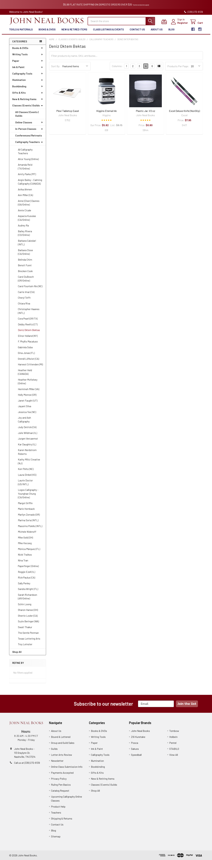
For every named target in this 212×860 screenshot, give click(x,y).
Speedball (136, 754)
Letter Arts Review (61, 754)
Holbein (173, 736)
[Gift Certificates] (165, 21)
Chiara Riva (24, 303)
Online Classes (23, 122)
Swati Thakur (25, 627)
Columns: (117, 66)
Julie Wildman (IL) (27, 432)
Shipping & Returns (61, 818)
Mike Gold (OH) (25, 537)
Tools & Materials (21, 29)
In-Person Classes (25, 128)
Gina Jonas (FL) (26, 352)
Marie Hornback (26, 508)
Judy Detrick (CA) (27, 427)
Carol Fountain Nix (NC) (30, 286)
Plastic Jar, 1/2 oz (145, 110)
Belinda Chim (25, 259)
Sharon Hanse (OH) (28, 609)
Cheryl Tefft (24, 297)
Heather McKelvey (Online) (27, 381)
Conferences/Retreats (28, 135)
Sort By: (55, 66)
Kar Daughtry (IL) (27, 444)
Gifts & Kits (19, 92)
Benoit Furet (25, 265)
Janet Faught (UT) (27, 400)
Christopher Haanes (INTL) (28, 311)
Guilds (54, 748)
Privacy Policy (59, 778)
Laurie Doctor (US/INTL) (25, 482)
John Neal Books (140, 730)
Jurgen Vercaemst (28, 438)
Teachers (56, 812)
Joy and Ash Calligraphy (24, 419)
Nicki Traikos (25, 554)
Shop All (17, 651)
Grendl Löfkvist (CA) (28, 358)
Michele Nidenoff (27, 531)
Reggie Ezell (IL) (26, 571)
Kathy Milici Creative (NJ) (29, 461)
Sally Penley (24, 583)
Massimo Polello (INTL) (30, 526)
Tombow (174, 730)
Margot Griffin (25, 503)
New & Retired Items (74, 29)
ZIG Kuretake (138, 736)
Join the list (187, 703)
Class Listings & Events (108, 29)
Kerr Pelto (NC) (25, 468)
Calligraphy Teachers (27, 141)
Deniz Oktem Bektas (29, 329)
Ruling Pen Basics (61, 784)
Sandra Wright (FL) (28, 588)
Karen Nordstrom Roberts (27, 452)
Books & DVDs (47, 29)
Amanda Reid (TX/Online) (25, 166)
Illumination (19, 79)
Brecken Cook (25, 271)
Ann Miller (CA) (25, 195)
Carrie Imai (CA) (26, 291)
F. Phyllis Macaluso (28, 341)
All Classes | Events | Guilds (27, 114)
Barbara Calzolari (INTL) (27, 242)
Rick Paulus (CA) (26, 577)
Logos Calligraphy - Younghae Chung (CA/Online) (28, 493)
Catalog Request (60, 790)
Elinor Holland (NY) (28, 335)
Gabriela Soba (25, 347)
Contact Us (137, 29)
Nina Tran (23, 560)
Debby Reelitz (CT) (28, 324)
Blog (171, 29)
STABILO (174, 748)
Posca (134, 742)
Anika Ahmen (25, 189)
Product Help (58, 806)
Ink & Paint (18, 67)
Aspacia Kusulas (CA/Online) (27, 217)
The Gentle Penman (28, 632)
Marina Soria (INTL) (28, 520)
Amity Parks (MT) (27, 174)
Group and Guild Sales (62, 742)
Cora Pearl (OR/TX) (28, 318)
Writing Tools (20, 54)
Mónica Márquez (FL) (29, 548)
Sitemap (55, 836)
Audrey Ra (23, 225)
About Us (156, 29)
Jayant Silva (24, 406)
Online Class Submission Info (66, 766)
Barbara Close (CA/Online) (25, 252)
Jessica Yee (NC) (27, 411)
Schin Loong (24, 604)
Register (182, 22)
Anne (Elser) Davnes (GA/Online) (28, 202)
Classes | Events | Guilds (26, 105)
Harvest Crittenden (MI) (30, 364)
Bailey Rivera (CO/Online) (25, 233)
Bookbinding (19, 86)
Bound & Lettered (60, 736)
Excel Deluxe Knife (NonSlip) (184, 110)
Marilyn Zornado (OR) (29, 514)
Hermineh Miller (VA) (28, 389)
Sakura (135, 748)
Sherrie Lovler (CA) (28, 615)
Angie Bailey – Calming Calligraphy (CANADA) (30, 181)
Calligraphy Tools (22, 73)
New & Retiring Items (24, 99)
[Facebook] (193, 29)
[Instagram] (200, 29)
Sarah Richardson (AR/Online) (27, 596)
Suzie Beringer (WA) (28, 621)
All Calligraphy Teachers (25, 151)
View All (173, 754)
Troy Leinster (25, 644)
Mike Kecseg (25, 543)
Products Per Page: (178, 66)
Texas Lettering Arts (29, 638)
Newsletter (57, 760)
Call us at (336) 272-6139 (27, 762)
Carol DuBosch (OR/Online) (26, 278)
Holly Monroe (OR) (27, 394)
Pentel (172, 742)
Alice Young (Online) (28, 159)
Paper (15, 60)
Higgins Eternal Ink (106, 110)
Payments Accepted (62, 772)
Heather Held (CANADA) (25, 372)
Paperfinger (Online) (28, 566)
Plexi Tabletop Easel (67, 110)
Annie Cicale (24, 210)
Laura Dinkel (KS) (27, 474)
